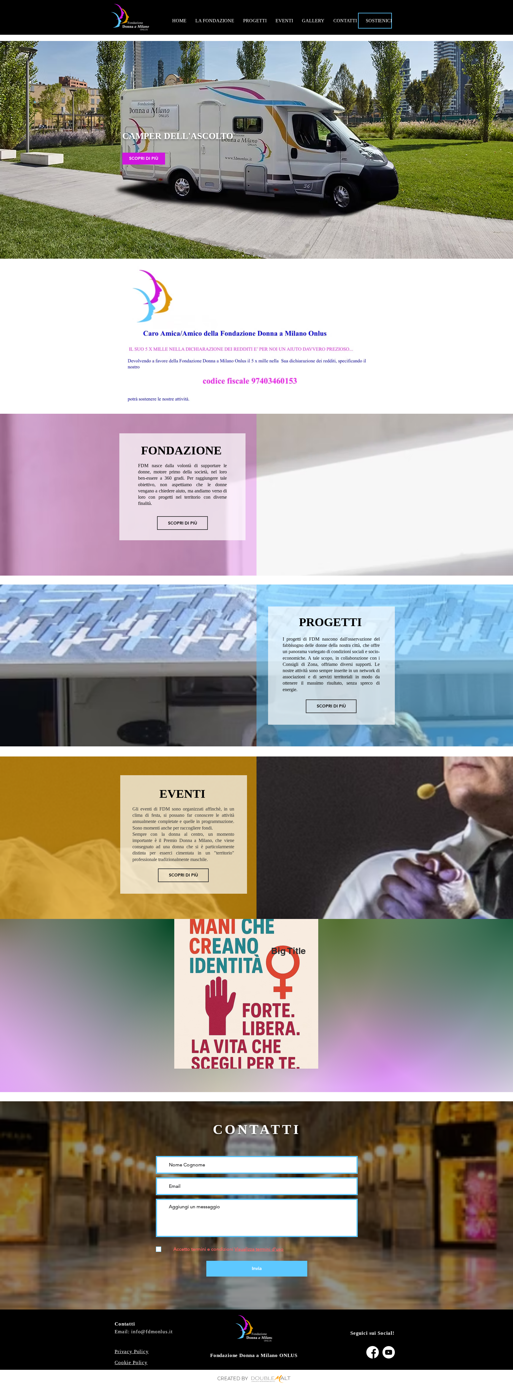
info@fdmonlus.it (152, 1331)
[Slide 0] (243, 256)
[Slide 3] (270, 256)
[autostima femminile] (254, 256)
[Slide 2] (264, 256)
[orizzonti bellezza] (259, 256)
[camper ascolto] (248, 256)
